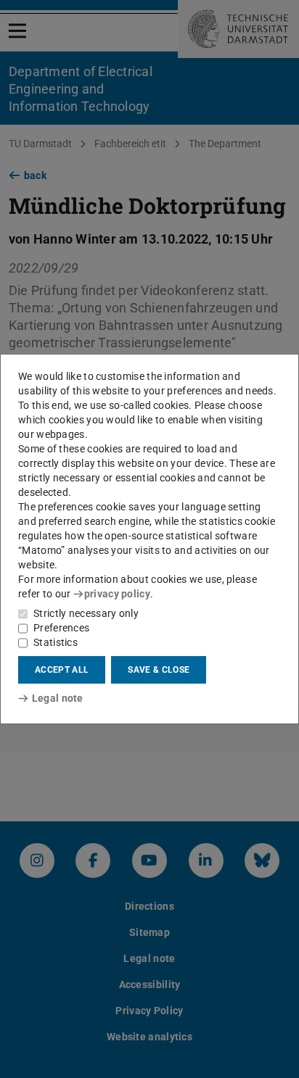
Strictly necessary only (86, 613)
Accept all (62, 670)
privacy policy (117, 594)
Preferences (61, 628)
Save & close (158, 670)
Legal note (57, 698)
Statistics (55, 642)
